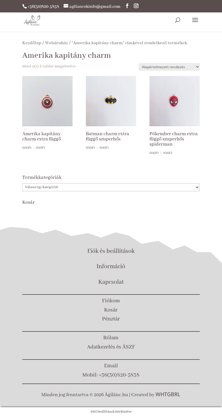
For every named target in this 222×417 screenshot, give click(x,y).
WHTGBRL (168, 394)
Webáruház (56, 43)
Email (111, 365)
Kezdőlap (31, 43)
